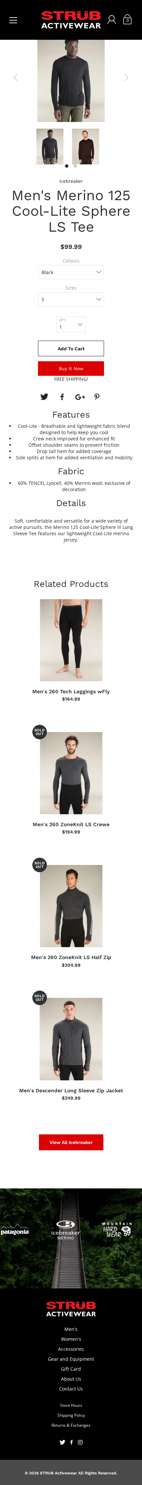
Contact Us (71, 1389)
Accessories (71, 1349)
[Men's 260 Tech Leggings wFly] (71, 640)
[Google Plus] (80, 397)
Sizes (71, 288)
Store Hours (71, 1405)
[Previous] (15, 77)
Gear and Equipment (71, 1359)
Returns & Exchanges (71, 1425)
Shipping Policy (71, 1415)
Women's (71, 1339)
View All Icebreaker (71, 1142)
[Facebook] (62, 397)
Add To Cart (71, 348)
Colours (71, 260)
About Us (71, 1379)
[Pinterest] (98, 397)
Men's (71, 1329)
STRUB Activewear (58, 1473)
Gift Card (71, 1369)
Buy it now (71, 368)
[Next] (126, 77)
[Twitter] (44, 397)
